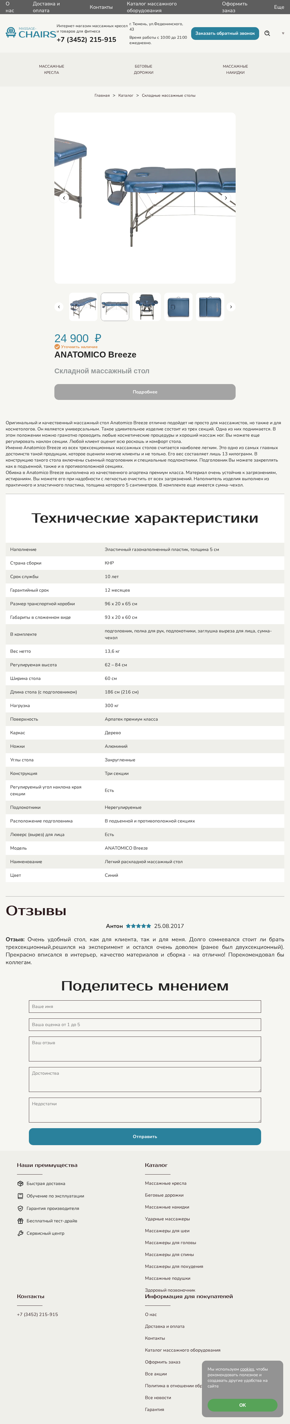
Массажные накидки (167, 1207)
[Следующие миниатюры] (231, 306)
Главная (102, 95)
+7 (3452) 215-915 (37, 1314)
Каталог (125, 95)
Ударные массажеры (167, 1219)
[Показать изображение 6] (210, 307)
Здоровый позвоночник (170, 1290)
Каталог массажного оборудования (152, 7)
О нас (10, 7)
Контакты (101, 7)
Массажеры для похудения (174, 1266)
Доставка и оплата (46, 7)
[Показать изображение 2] (83, 307)
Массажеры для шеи (167, 1231)
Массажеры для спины (169, 1254)
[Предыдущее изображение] (64, 198)
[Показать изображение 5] (178, 307)
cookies (247, 1369)
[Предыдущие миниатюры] (58, 306)
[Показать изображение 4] (147, 307)
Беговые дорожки (164, 1195)
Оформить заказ (235, 7)
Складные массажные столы (168, 95)
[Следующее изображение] (226, 198)
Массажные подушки (167, 1278)
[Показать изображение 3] (115, 307)
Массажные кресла (166, 1183)
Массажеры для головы (170, 1243)
